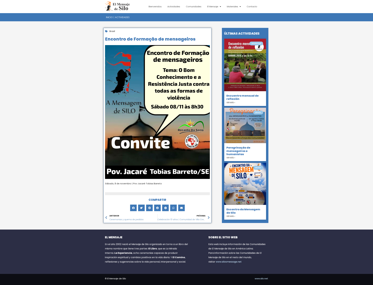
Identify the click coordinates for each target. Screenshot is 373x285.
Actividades (173, 6)
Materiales (232, 6)
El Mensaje (212, 6)
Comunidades (193, 6)
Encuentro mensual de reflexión (242, 97)
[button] (133, 208)
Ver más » (230, 102)
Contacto (252, 6)
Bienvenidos (155, 6)
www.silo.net (261, 278)
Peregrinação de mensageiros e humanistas (238, 151)
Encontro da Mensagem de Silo (243, 211)
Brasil (112, 31)
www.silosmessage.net (229, 261)
